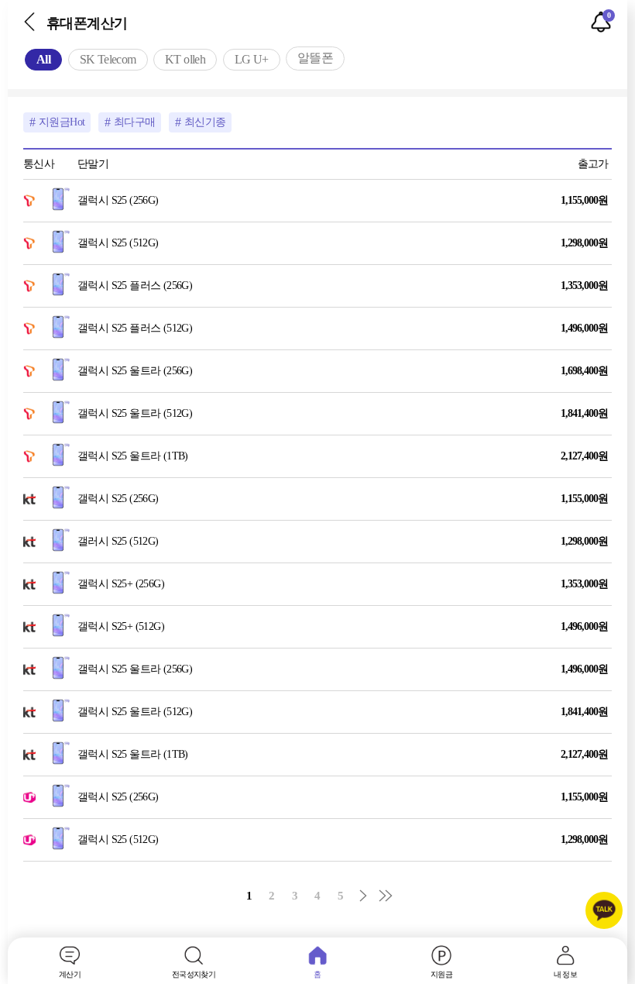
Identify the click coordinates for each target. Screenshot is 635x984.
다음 (363, 896)
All (43, 59)
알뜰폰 (315, 57)
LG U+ (252, 59)
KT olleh (185, 59)
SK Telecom (108, 59)
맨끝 (386, 896)
